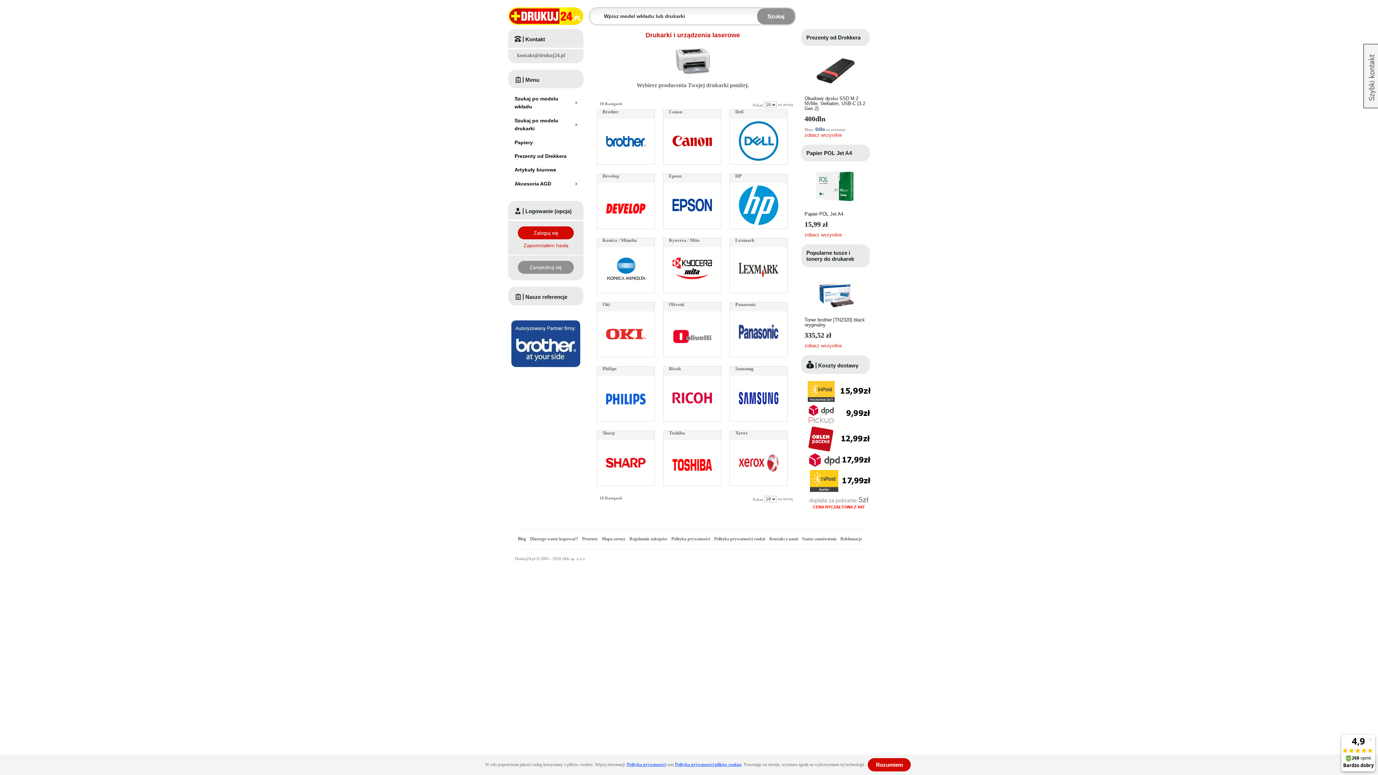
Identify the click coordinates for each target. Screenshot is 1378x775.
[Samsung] (758, 380)
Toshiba (677, 433)
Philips (610, 368)
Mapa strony (613, 538)
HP (738, 176)
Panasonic (745, 304)
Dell (739, 111)
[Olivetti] (692, 316)
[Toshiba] (692, 444)
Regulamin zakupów (648, 538)
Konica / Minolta (620, 240)
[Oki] (626, 316)
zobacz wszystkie (823, 135)
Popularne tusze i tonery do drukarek (830, 256)
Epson (675, 176)
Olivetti (676, 304)
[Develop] (626, 187)
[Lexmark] (758, 252)
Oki (606, 304)
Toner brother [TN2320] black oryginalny (835, 322)
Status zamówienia (820, 538)
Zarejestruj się (546, 267)
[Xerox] (758, 444)
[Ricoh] (692, 380)
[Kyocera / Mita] (692, 252)
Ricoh (675, 368)
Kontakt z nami (783, 538)
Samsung (744, 368)
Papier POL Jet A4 (829, 153)
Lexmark (744, 240)
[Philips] (626, 380)
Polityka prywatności (690, 538)
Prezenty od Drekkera (833, 37)
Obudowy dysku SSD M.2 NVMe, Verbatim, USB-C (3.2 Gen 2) (835, 103)
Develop (611, 176)
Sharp (609, 433)
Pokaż (758, 105)
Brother (611, 111)
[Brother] (626, 123)
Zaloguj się (546, 233)
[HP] (758, 187)
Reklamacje (851, 538)
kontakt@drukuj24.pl (541, 55)
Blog (522, 538)
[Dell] (758, 123)
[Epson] (692, 187)
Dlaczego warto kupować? (554, 538)
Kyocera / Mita (684, 240)
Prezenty (590, 538)
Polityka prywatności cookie (739, 538)
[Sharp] (626, 444)
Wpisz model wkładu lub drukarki (594, 12)
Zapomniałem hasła (546, 245)
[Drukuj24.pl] (545, 16)
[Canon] (692, 123)
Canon (675, 111)
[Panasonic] (758, 316)
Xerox (741, 433)
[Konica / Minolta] (626, 252)
